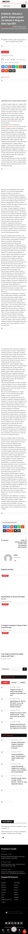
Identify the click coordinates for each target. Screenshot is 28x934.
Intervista (3, 887)
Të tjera (3, 902)
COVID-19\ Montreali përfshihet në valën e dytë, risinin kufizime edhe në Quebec (21, 544)
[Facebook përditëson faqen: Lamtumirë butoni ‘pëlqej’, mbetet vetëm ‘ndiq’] (5, 754)
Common (22, 682)
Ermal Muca (10, 126)
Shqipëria (16, 897)
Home (4, 26)
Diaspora (3, 885)
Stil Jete (16, 899)
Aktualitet (3, 882)
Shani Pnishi (7, 77)
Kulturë (16, 892)
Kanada (16, 887)
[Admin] (14, 59)
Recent (5, 682)
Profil (2, 897)
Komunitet (9, 26)
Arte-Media (17, 882)
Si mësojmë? (5, 540)
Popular (14, 682)
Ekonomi (16, 885)
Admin (16, 555)
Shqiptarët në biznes (6, 899)
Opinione (16, 895)
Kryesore (3, 892)
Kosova (16, 890)
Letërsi (3, 895)
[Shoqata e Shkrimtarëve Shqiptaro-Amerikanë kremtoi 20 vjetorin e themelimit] (5, 742)
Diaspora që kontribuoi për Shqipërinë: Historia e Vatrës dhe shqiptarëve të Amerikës (18, 726)
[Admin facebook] (12, 59)
